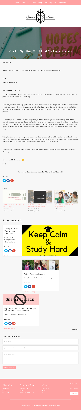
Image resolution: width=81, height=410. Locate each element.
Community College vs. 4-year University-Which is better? (37, 205)
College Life (25, 3)
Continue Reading (9, 256)
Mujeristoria (62, 3)
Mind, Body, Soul (50, 3)
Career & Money (37, 3)
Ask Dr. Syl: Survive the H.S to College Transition (63, 205)
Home (17, 3)
